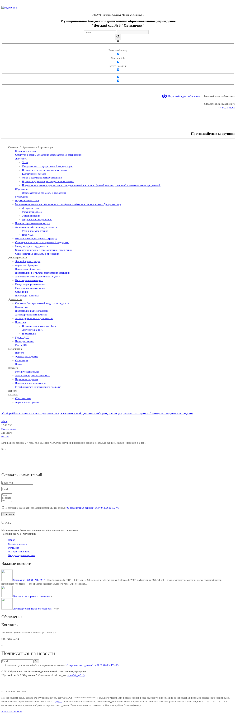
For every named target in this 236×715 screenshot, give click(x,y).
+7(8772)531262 (226, 107)
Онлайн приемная (17, 544)
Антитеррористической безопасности (32, 608)
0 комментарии (9, 429)
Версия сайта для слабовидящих (184, 96)
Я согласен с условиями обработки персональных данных (62, 508)
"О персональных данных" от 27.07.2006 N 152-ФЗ (92, 508)
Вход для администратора (21, 555)
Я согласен (6, 711)
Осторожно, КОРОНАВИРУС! (29, 580)
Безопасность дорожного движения (31, 596)
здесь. (58, 701)
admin (4, 421)
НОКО (11, 540)
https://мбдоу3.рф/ (76, 675)
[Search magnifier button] (118, 36)
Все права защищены (19, 551)
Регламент (13, 548)
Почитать (17, 711)
